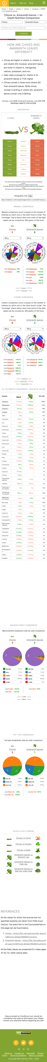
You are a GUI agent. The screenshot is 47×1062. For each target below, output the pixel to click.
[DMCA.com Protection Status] (23, 1034)
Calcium (4, 412)
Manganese (6, 405)
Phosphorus (5, 464)
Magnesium (5, 443)
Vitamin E (5, 471)
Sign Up (22, 3)
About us (8, 1053)
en (19, 1049)
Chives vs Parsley (24, 844)
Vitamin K (5, 401)
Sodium (4, 468)
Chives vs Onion (23, 838)
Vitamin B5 (5, 429)
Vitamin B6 (5, 440)
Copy (30, 196)
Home (4, 9)
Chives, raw (7, 101)
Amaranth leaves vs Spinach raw (23, 856)
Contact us (19, 1053)
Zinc (3, 447)
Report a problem (36, 1055)
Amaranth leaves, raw (27, 101)
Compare (35, 9)
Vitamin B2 (5, 450)
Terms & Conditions (18, 1055)
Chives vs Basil (23, 850)
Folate (4, 433)
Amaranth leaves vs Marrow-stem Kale (23, 870)
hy (28, 1049)
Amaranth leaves (11, 11)
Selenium (24, 290)
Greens (18, 9)
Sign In (13, 3)
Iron (3, 422)
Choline (4, 475)
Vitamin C (5, 408)
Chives (26, 9)
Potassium (5, 419)
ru (23, 1049)
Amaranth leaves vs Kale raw (23, 863)
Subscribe (31, 1053)
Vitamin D (25, 378)
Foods (11, 9)
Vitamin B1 (5, 436)
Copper (23, 288)
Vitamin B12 (25, 384)
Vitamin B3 (23, 381)
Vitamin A (5, 426)
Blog (31, 3)
